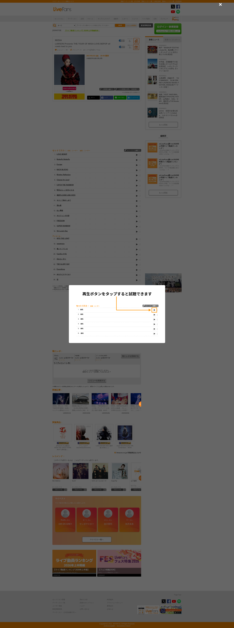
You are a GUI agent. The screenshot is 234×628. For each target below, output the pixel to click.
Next (140, 404)
